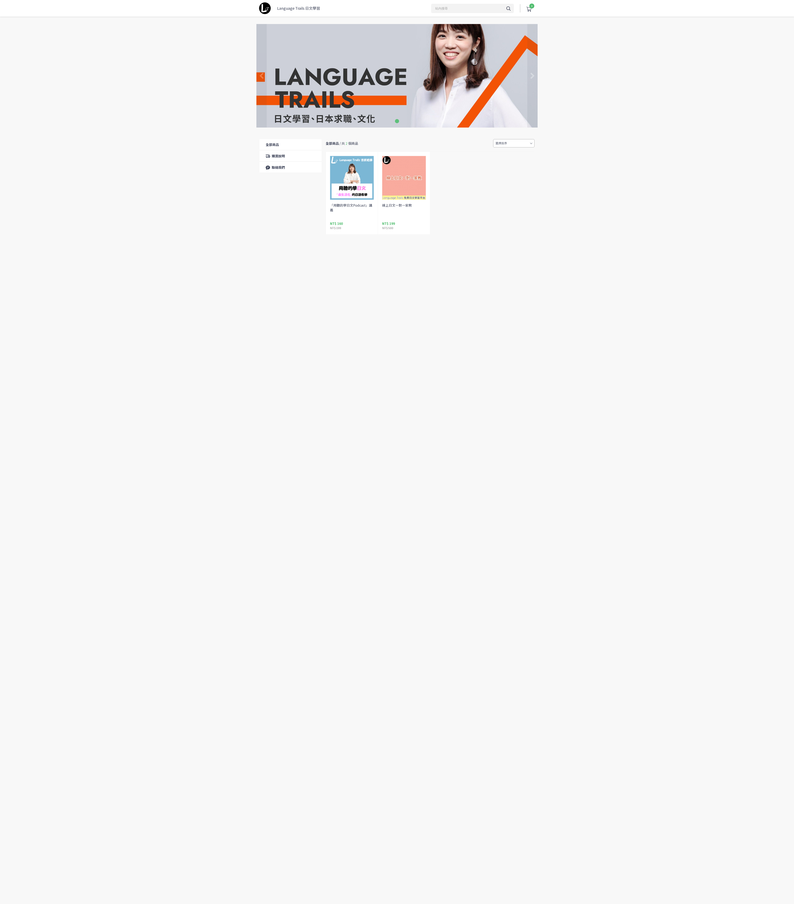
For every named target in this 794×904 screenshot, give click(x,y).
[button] (397, 121)
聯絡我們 (278, 167)
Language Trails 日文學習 (298, 8)
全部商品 (272, 144)
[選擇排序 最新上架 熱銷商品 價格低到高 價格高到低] (514, 143)
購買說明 (278, 155)
